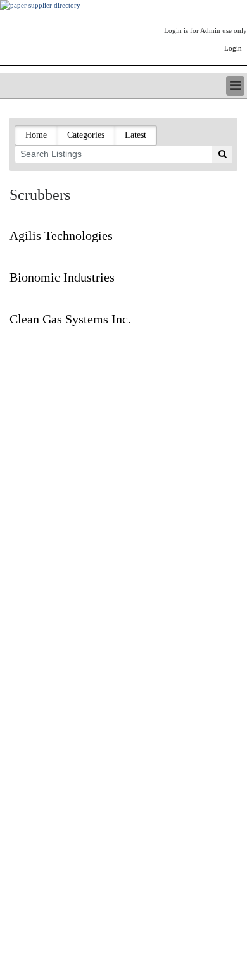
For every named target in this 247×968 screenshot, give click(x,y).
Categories (85, 135)
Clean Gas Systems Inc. (70, 319)
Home (36, 135)
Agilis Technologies (61, 235)
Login (233, 48)
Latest (135, 135)
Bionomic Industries (62, 277)
